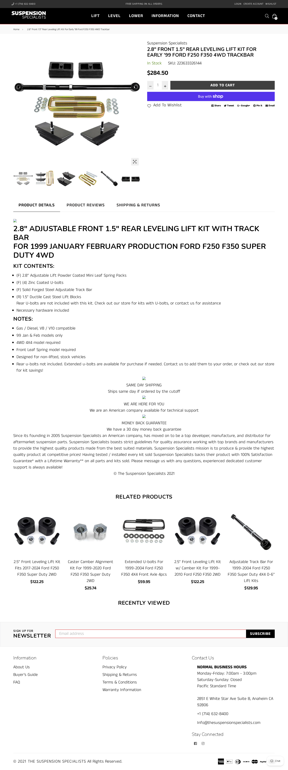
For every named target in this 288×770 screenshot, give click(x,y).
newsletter (32, 634)
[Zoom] (135, 161)
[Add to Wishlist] (55, 527)
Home (16, 29)
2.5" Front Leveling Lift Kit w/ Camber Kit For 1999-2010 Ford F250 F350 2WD (197, 568)
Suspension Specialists (167, 43)
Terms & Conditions (119, 682)
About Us (21, 667)
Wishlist (270, 4)
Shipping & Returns (138, 205)
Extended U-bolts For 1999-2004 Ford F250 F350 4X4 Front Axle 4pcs (144, 568)
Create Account (253, 4)
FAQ (16, 682)
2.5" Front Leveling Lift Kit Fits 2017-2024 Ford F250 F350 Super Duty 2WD (37, 568)
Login (237, 4)
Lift (95, 16)
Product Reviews (86, 205)
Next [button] (135, 104)
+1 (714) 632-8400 (25, 4)
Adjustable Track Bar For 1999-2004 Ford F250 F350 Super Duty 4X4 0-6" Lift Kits (251, 571)
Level (114, 16)
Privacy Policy (114, 667)
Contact (196, 16)
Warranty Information (121, 690)
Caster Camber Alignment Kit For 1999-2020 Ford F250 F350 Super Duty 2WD (90, 571)
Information (165, 16)
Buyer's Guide (25, 675)
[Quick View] (55, 518)
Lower (136, 16)
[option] (77, 104)
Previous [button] (18, 104)
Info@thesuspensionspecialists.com (228, 723)
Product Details (37, 205)
